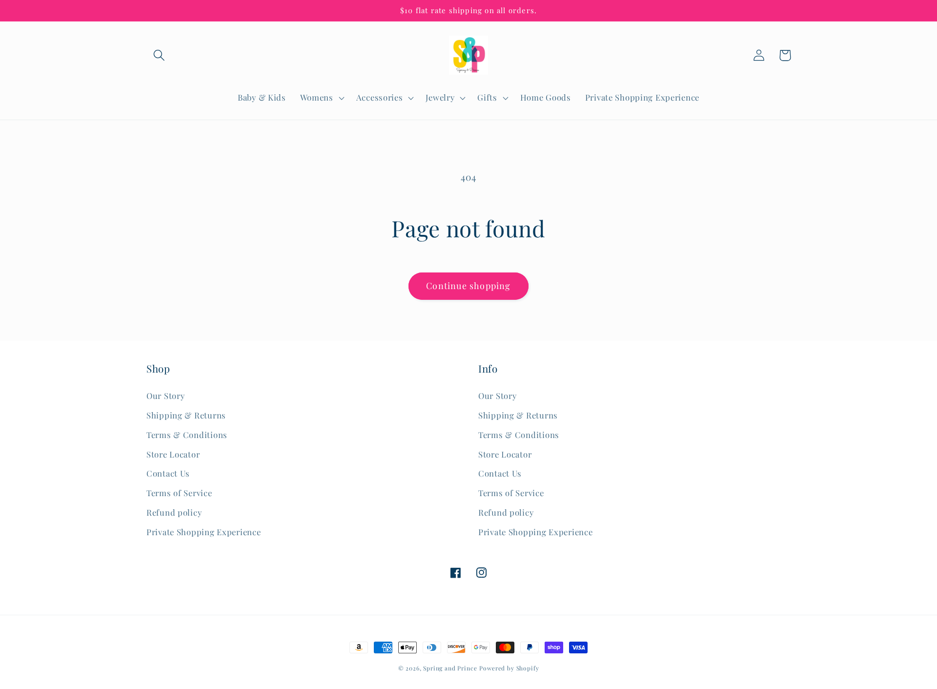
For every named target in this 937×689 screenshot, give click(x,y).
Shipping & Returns (186, 415)
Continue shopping (468, 286)
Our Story (165, 395)
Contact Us (168, 473)
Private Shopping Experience (203, 531)
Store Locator (173, 454)
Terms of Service (179, 492)
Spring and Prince (450, 668)
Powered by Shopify (509, 668)
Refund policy (174, 512)
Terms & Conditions (186, 434)
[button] (159, 55)
